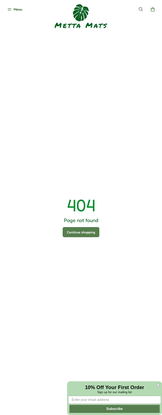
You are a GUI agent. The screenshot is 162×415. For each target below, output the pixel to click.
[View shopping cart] (153, 9)
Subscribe (114, 409)
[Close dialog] (158, 385)
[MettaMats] (81, 19)
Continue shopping (81, 232)
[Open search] (141, 9)
